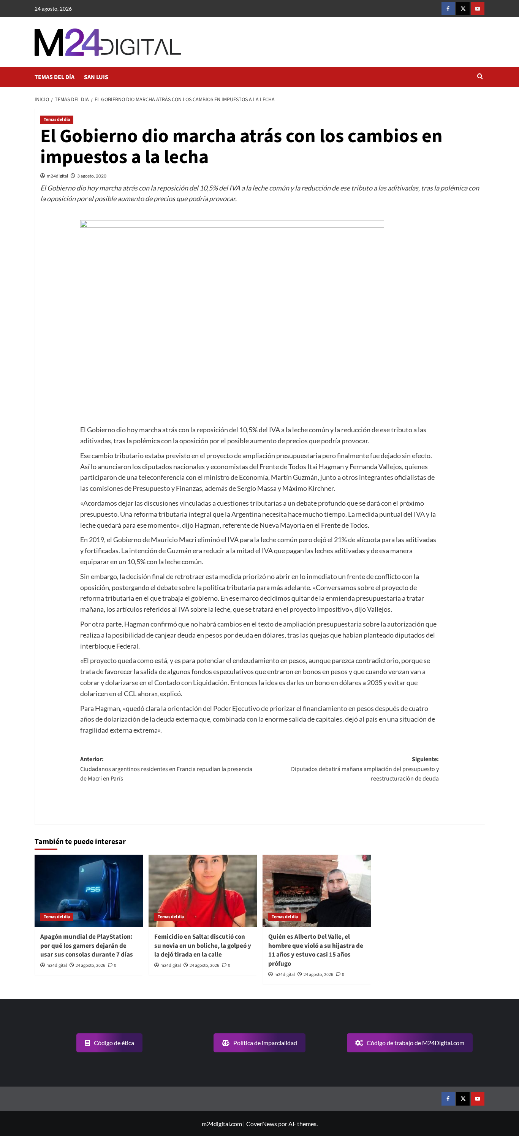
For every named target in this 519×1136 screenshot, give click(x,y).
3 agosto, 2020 (91, 176)
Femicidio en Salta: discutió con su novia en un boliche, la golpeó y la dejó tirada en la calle (202, 946)
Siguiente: (365, 769)
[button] (480, 77)
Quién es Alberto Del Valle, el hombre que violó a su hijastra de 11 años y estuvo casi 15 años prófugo (315, 950)
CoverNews (261, 1123)
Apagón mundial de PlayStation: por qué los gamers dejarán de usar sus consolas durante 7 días (86, 946)
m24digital (57, 176)
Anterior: (166, 769)
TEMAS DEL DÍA (54, 77)
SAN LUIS (96, 77)
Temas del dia (57, 119)
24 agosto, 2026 (90, 965)
